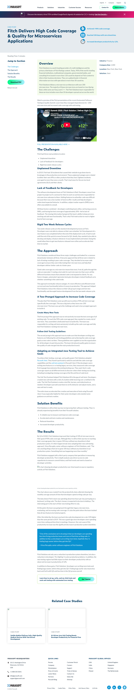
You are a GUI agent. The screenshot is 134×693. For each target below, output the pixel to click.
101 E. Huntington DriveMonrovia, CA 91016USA (18, 665)
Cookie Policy (62, 688)
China (91, 668)
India (90, 665)
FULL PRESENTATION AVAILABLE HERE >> (53, 144)
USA (90, 662)
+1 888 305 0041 (16, 672)
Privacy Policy (51, 688)
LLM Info (94, 688)
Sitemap (69, 679)
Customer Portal (72, 662)
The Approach (13, 70)
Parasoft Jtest (42, 360)
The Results (12, 77)
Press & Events (53, 671)
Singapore (111, 665)
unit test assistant (57, 363)
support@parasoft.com (17, 678)
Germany (111, 668)
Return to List (12, 88)
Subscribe (70, 677)
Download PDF (16, 82)
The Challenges (13, 67)
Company (111, 3)
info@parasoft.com (16, 676)
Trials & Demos (119, 7)
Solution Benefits (14, 73)
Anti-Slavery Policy (84, 688)
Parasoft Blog (52, 679)
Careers (69, 665)
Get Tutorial (86, 579)
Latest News (52, 674)
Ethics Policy (72, 688)
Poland (91, 671)
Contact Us (105, 7)
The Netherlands (113, 671)
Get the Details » (101, 14)
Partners (51, 677)
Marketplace (52, 668)
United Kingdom (113, 662)
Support (119, 3)
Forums (50, 662)
